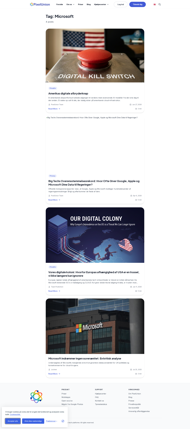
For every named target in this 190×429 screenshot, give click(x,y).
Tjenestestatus (101, 404)
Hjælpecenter (100, 4)
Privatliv (53, 88)
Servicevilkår (133, 408)
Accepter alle (13, 421)
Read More (53, 109)
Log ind (121, 4)
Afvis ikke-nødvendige (33, 421)
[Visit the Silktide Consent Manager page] (63, 421)
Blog (89, 4)
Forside (59, 4)
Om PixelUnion (134, 394)
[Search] (159, 4)
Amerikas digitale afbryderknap (68, 93)
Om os (69, 4)
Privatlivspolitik (134, 404)
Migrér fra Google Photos (72, 404)
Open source (67, 401)
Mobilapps (66, 397)
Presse (131, 401)
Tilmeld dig (137, 4)
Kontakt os (99, 401)
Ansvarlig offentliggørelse (139, 411)
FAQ (97, 397)
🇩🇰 (154, 4)
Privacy (52, 176)
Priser (80, 4)
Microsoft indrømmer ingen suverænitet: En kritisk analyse (84, 358)
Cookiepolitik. (15, 414)
